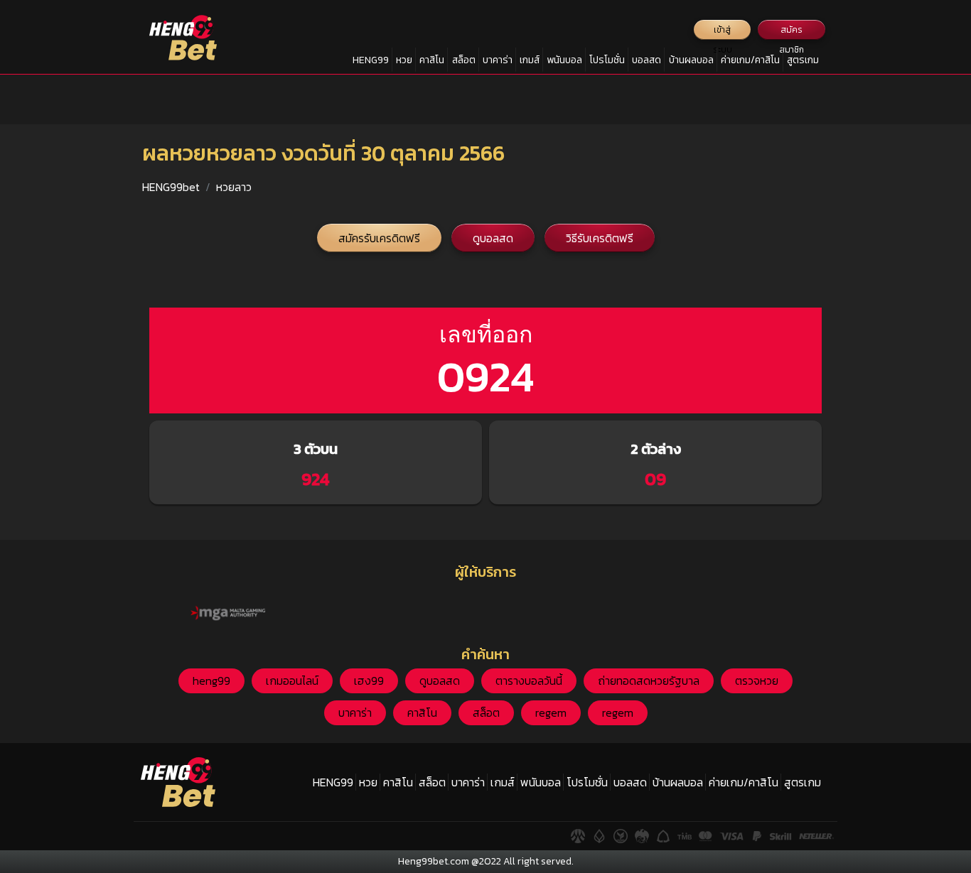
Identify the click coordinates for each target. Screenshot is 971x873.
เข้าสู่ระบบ (722, 31)
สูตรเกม (803, 60)
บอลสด (646, 60)
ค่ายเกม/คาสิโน (750, 60)
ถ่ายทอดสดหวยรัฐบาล (648, 680)
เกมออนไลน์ (292, 680)
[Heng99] (183, 37)
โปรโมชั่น (607, 60)
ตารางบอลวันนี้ (528, 680)
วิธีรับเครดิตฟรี (599, 237)
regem (551, 712)
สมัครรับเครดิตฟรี (379, 237)
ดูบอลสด (493, 237)
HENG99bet (171, 186)
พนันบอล (564, 60)
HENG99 (371, 60)
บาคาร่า (498, 60)
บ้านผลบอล (691, 60)
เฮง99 (369, 680)
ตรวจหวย (756, 680)
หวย (404, 60)
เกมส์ (530, 60)
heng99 (211, 680)
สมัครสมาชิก (791, 31)
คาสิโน (431, 60)
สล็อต (464, 60)
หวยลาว (234, 186)
